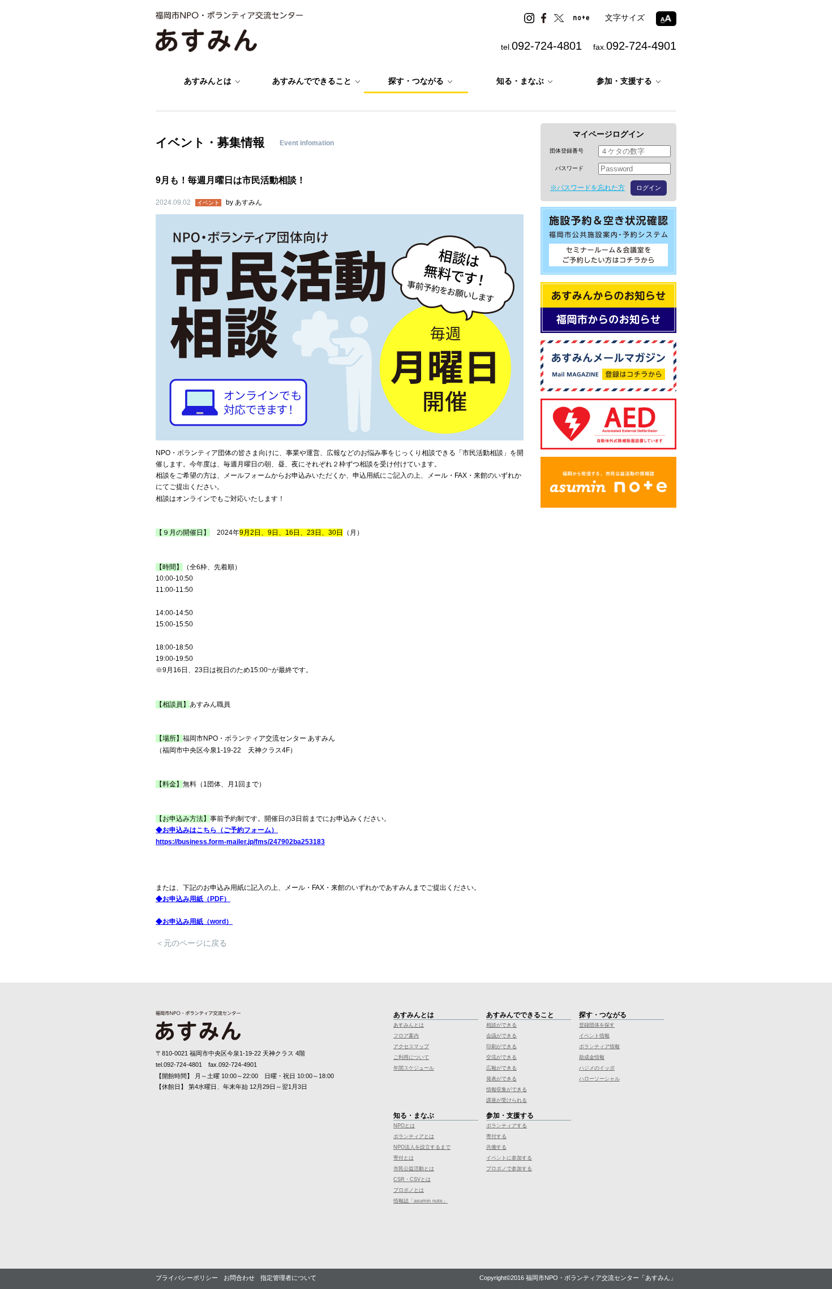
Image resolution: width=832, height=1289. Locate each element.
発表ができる (501, 1079)
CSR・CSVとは (412, 1179)
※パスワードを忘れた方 (587, 188)
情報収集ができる (506, 1089)
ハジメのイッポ (597, 1068)
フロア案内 (406, 1036)
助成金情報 (591, 1057)
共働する (496, 1147)
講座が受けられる (506, 1100)
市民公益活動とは (413, 1168)
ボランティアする (506, 1125)
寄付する (496, 1136)
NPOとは (404, 1125)
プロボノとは (408, 1190)
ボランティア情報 (599, 1046)
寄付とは (403, 1158)
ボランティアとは (413, 1136)
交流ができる (501, 1057)
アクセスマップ (411, 1046)
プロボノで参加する (509, 1168)
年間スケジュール (413, 1068)
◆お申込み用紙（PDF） (193, 899)
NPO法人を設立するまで (422, 1147)
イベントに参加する (509, 1158)
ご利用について (411, 1057)
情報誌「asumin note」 (420, 1201)
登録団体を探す (597, 1025)
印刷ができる (501, 1046)
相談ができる (501, 1025)
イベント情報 (594, 1036)
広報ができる (501, 1068)
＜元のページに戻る (191, 943)
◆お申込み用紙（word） (194, 921)
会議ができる (501, 1036)
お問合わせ (239, 1277)
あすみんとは (408, 1025)
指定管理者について (288, 1277)
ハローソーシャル (599, 1079)
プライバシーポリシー (187, 1277)
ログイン (648, 187)
